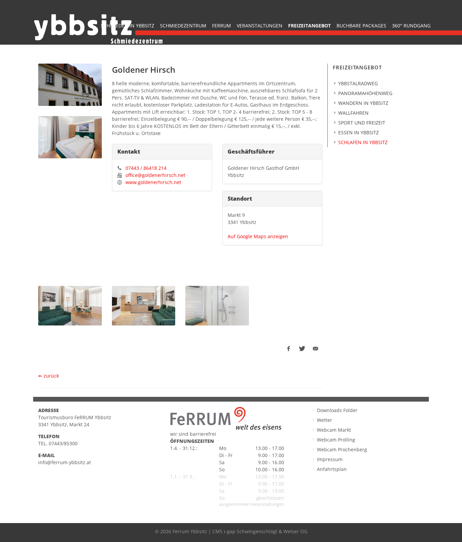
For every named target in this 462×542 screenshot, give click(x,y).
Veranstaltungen (259, 25)
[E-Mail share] (315, 349)
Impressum (330, 459)
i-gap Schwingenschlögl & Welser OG (265, 531)
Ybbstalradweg (358, 83)
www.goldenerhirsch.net (153, 182)
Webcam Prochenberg (342, 449)
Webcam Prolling (336, 439)
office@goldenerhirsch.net (155, 175)
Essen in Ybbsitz (358, 132)
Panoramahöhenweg (365, 93)
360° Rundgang (411, 25)
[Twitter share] (302, 349)
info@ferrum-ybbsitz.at (64, 462)
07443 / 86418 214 (145, 168)
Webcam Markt (334, 430)
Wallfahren (353, 113)
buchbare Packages (361, 25)
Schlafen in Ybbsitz (363, 142)
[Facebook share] (288, 349)
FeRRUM (221, 25)
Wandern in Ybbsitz (363, 103)
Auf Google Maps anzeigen (258, 236)
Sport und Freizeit (361, 122)
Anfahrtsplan (332, 469)
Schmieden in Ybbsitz (127, 25)
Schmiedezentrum (183, 25)
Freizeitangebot (309, 25)
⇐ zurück (48, 375)
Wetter (324, 420)
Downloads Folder (337, 410)
